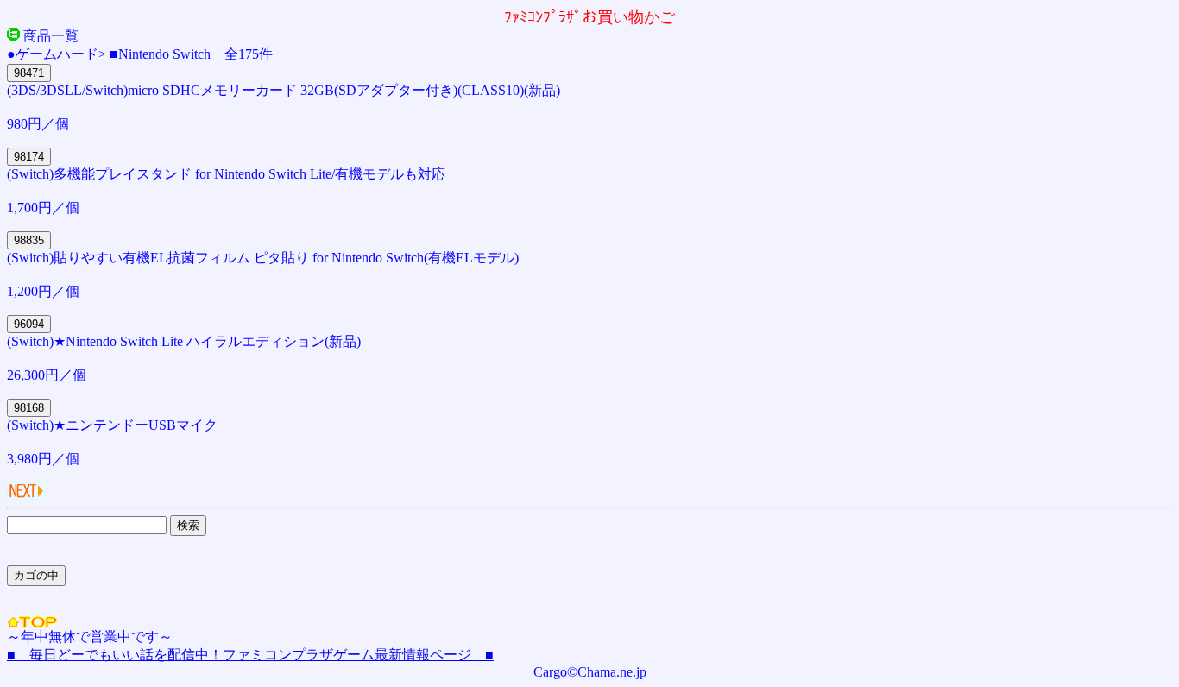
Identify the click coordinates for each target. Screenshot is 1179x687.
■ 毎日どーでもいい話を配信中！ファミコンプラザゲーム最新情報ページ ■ (250, 654)
